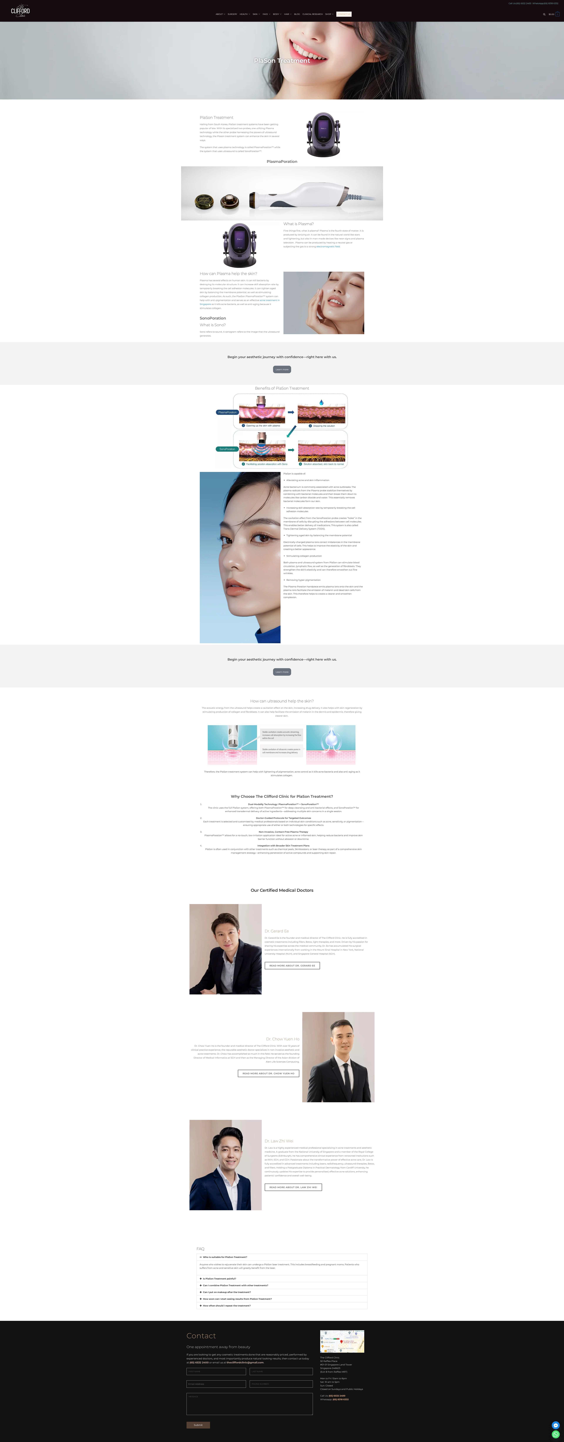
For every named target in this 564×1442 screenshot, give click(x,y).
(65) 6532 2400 (523, 3)
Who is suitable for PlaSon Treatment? (225, 1257)
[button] (282, 1257)
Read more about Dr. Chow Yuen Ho (268, 1073)
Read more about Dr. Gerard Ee (292, 965)
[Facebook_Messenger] (556, 1425)
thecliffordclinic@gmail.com (245, 1362)
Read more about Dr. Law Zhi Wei (293, 1187)
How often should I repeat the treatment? (227, 1305)
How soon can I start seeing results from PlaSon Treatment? (237, 1299)
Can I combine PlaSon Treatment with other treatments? (235, 1285)
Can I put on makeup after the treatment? (227, 1292)
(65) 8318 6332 (551, 3)
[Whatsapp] (556, 1434)
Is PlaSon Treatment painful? (219, 1278)
